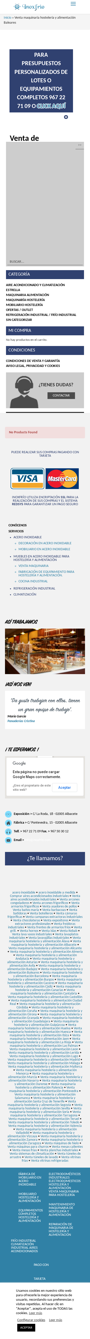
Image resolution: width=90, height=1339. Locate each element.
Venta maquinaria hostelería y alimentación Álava (45, 939)
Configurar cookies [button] (31, 1320)
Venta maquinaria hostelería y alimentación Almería (46, 952)
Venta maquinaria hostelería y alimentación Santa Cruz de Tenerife (44, 1099)
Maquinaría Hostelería (25, 300)
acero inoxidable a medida (56, 892)
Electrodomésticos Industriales (64, 1176)
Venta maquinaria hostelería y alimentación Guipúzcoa (46, 1023)
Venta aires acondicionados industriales (45, 897)
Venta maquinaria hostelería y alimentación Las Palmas (46, 1044)
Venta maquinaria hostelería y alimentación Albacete (46, 943)
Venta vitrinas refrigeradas (49, 1161)
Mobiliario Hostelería (24, 305)
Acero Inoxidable (28, 537)
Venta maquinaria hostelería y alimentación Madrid (44, 1060)
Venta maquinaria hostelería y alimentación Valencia (45, 1126)
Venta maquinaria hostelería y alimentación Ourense (48, 1082)
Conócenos (17, 525)
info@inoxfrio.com (38, 840)
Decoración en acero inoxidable (45, 543)
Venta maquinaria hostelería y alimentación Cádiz (46, 985)
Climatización (25, 594)
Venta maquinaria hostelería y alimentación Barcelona (47, 974)
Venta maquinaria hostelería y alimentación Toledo (43, 1122)
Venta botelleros (41, 913)
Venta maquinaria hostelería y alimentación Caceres (45, 981)
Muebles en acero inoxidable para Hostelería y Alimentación (41, 558)
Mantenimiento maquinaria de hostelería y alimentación (62, 1210)
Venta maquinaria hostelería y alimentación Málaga (44, 1063)
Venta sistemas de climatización (32, 1154)
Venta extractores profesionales (47, 922)
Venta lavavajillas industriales (48, 938)
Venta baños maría (26, 910)
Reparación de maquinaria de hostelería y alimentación (61, 1230)
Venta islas (49, 931)
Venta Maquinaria (33, 566)
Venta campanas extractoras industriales (54, 917)
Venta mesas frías (24, 1150)
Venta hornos (29, 931)
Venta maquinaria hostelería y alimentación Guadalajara (47, 1019)
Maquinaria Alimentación (27, 295)
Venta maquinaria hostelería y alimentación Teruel (43, 1119)
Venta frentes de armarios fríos (48, 927)
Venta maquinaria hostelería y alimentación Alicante (45, 948)
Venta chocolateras (26, 920)
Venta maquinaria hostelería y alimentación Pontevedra (43, 1089)
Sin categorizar (19, 320)
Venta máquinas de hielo (61, 1143)
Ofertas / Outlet (19, 310)
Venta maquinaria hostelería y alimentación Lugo (44, 1056)
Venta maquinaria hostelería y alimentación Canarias (48, 988)
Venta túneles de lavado (41, 1157)
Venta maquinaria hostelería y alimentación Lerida (43, 1053)
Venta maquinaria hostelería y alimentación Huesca (45, 1030)
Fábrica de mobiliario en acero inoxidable (29, 1179)
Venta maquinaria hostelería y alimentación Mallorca (45, 1067)
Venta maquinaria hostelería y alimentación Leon (44, 1049)
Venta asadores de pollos (59, 906)
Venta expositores (55, 920)
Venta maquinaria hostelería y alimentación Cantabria (43, 991)
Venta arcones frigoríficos (50, 903)
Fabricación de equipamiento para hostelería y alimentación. (46, 573)
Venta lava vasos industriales (32, 934)
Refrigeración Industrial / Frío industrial (41, 315)
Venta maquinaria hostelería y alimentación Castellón (45, 997)
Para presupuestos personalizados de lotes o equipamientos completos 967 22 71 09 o (41, 80)
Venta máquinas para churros (28, 1147)
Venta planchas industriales (59, 1150)
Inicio (7, 18)
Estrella (13, 290)
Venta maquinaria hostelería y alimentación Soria (46, 1110)
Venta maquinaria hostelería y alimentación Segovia (42, 1103)
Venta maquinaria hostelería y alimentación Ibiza (46, 1033)
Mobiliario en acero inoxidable (44, 549)
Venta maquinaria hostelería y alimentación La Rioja (44, 1040)
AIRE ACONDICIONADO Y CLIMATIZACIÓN (35, 285)
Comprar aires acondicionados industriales (39, 896)
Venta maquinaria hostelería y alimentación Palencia (46, 1086)
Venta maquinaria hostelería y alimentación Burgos (42, 978)
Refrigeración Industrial (34, 589)
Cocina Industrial (33, 581)
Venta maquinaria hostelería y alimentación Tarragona (45, 1113)
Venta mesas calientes (67, 1147)
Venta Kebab (68, 931)
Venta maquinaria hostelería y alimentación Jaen (45, 1037)
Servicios (16, 531)
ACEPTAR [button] (26, 1327)
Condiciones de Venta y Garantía (33, 361)
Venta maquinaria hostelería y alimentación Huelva (42, 1026)
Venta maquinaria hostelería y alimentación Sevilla (45, 1106)
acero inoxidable (23, 892)
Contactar (61, 395)
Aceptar (64, 788)
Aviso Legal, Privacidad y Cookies (33, 366)
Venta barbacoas (54, 910)
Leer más (35, 1313)
